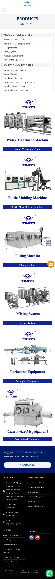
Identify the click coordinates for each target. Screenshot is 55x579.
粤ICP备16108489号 (31, 572)
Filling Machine (27, 265)
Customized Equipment (27, 439)
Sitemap (20, 572)
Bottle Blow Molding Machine (27, 207)
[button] (4, 10)
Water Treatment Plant (27, 149)
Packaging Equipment (27, 381)
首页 (22, 24)
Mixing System (27, 323)
